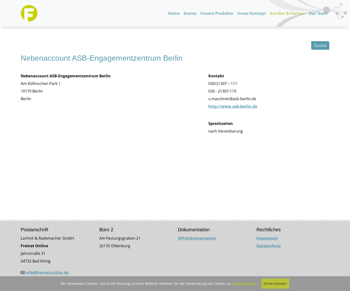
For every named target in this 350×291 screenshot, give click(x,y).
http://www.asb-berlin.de (232, 106)
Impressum (267, 238)
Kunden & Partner (287, 13)
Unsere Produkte (216, 13)
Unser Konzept (251, 13)
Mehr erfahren (244, 283)
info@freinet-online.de (46, 272)
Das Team (318, 13)
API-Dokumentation (197, 238)
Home (174, 13)
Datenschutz (268, 245)
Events (190, 13)
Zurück (320, 45)
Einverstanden (275, 283)
